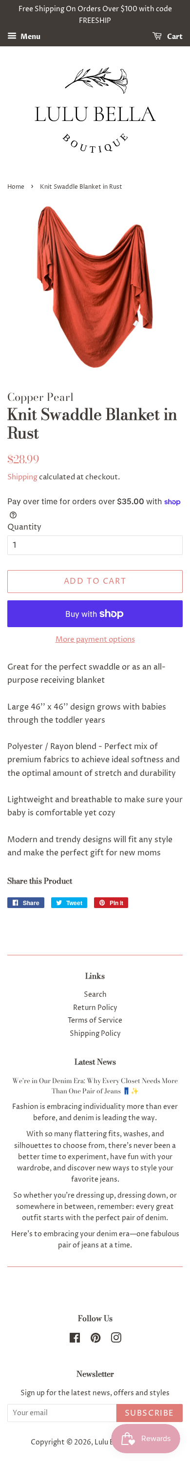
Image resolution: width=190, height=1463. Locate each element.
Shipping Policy (95, 1033)
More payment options (95, 639)
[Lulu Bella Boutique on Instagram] (116, 1340)
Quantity (24, 527)
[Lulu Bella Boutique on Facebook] (74, 1340)
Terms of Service (95, 1020)
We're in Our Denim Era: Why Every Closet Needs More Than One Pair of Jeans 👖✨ (95, 1086)
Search (95, 994)
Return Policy (95, 1008)
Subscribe (149, 1413)
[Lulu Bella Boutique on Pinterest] (95, 1340)
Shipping (22, 477)
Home (15, 187)
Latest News (95, 1062)
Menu (29, 36)
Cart (174, 36)
